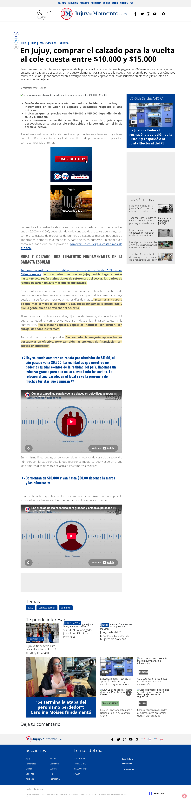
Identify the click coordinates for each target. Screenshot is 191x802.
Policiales (96, 3)
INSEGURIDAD (80, 768)
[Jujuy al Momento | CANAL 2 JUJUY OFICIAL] (137, 739)
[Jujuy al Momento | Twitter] (142, 14)
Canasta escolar (47, 607)
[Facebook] (16, 34)
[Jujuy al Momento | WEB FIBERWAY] (149, 739)
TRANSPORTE (80, 763)
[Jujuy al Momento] (44, 741)
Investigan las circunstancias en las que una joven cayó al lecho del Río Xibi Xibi (143, 245)
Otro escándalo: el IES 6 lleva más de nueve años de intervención (152, 681)
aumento (65, 607)
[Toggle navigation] (27, 14)
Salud (115, 3)
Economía (73, 3)
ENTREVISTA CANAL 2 (72, 622)
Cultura (124, 3)
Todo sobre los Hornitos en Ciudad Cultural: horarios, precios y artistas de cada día (142, 222)
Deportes (84, 3)
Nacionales (31, 763)
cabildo (105, 625)
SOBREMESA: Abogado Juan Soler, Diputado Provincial (77, 633)
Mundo (106, 3)
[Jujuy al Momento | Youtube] (154, 14)
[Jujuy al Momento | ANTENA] (143, 739)
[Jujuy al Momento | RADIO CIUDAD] (161, 739)
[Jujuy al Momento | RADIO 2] (155, 739)
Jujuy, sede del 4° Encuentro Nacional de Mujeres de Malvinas (114, 635)
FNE (131, 3)
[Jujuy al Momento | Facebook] (136, 14)
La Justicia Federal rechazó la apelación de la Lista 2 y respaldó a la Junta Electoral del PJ (150, 137)
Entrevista (61, 692)
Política (62, 3)
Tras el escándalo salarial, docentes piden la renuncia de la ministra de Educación (143, 257)
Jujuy (30, 607)
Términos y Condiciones (34, 789)
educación (143, 672)
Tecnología (55, 778)
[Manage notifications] (184, 796)
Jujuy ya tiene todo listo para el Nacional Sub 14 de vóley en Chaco (41, 649)
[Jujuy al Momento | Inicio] (162, 750)
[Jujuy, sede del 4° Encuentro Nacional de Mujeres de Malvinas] (116, 628)
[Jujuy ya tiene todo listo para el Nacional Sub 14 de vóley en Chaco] (42, 642)
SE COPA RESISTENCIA (35, 638)
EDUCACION (79, 758)
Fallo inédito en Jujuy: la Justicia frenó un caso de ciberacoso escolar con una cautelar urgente (142, 209)
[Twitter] (16, 40)
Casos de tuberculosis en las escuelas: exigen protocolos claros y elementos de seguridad (152, 714)
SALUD (77, 773)
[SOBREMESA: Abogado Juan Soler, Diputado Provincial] (79, 626)
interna (105, 672)
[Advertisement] (71, 582)
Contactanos (128, 769)
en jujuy (142, 703)
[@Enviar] (16, 46)
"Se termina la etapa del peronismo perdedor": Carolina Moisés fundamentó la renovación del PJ (61, 709)
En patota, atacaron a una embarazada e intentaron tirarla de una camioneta (141, 233)
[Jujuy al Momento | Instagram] (148, 14)
